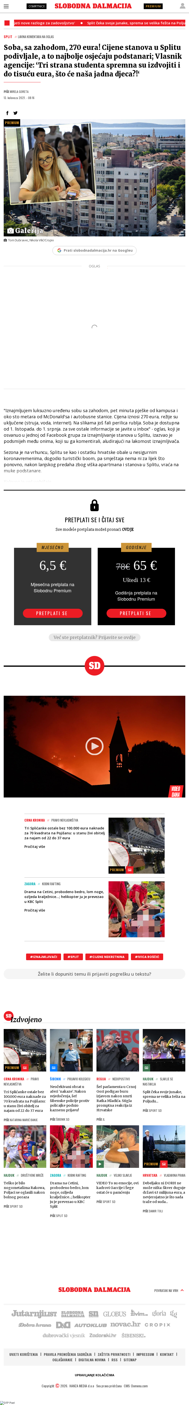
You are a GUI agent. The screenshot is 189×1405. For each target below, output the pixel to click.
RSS (114, 1359)
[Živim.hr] (139, 1313)
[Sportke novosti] (93, 1313)
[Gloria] (158, 1313)
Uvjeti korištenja (23, 1354)
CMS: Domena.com (136, 1385)
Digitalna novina (92, 1359)
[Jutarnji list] (34, 1313)
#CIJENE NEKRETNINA (107, 957)
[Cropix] (157, 1324)
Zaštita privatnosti (114, 1354)
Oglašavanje (62, 1359)
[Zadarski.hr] (103, 1335)
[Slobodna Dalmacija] (93, 6)
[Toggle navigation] (6, 6)
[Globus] (115, 1313)
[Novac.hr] (125, 1324)
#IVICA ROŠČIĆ (147, 957)
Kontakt (167, 1354)
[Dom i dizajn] (63, 1324)
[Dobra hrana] (35, 1324)
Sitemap (130, 1359)
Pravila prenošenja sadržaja (68, 1354)
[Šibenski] (133, 1335)
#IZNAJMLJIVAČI (43, 957)
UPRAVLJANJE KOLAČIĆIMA (94, 1375)
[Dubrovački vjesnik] (64, 1335)
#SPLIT (73, 957)
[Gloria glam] (174, 1313)
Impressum (145, 1354)
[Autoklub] (90, 1324)
